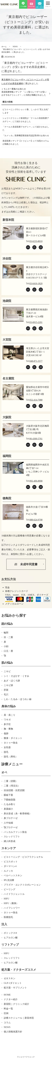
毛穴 (6, 694)
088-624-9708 (35, 519)
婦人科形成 (9, 841)
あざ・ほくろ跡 (12, 680)
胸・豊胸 (8, 729)
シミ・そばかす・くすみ (16, 676)
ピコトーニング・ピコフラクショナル (23, 857)
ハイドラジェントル (14, 894)
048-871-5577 (35, 361)
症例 (6, 1013)
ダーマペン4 (10, 866)
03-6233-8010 (35, 241)
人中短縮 (8, 823)
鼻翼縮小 (8, 809)
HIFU (6, 898)
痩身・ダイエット (13, 738)
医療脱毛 (8, 917)
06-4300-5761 (35, 438)
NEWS (15, 47)
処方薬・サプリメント (15, 987)
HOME (7, 994)
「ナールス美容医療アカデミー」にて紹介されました (25, 128)
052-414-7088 (35, 400)
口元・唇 (8, 651)
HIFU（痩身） (11, 903)
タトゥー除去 (11, 742)
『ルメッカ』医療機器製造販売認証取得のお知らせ (25, 135)
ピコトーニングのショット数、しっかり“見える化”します (25, 111)
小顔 (6, 646)
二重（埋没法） (12, 785)
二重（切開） (11, 781)
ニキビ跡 (8, 685)
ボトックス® (10, 933)
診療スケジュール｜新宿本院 (19, 1018)
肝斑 (6, 690)
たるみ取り (9, 804)
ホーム (4, 47)
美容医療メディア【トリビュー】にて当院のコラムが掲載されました (25, 142)
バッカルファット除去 (15, 832)
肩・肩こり (9, 715)
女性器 (7, 747)
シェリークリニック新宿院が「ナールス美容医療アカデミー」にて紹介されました (25, 119)
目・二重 (8, 637)
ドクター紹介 (11, 999)
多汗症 (7, 724)
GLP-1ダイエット (13, 983)
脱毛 (6, 752)
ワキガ (7, 719)
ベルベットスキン (13, 875)
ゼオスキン (9, 978)
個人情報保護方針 (13, 1031)
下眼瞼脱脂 (9, 799)
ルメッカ (8, 871)
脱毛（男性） (11, 756)
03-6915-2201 (35, 322)
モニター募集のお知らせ (15, 89)
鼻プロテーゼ (11, 818)
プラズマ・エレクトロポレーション (22, 884)
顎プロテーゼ (11, 827)
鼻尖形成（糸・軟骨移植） (17, 813)
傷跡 (6, 733)
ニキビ (7, 671)
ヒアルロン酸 (11, 937)
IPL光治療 (9, 880)
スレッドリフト (12, 836)
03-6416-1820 (35, 283)
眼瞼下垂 (8, 795)
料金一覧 (8, 1008)
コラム (7, 1022)
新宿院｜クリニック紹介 (16, 1004)
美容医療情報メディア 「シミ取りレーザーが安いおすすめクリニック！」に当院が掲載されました (24, 93)
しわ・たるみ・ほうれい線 (17, 699)
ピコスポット (11, 861)
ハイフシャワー (12, 908)
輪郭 (6, 632)
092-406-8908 (35, 481)
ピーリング (9, 889)
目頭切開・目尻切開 (14, 790)
